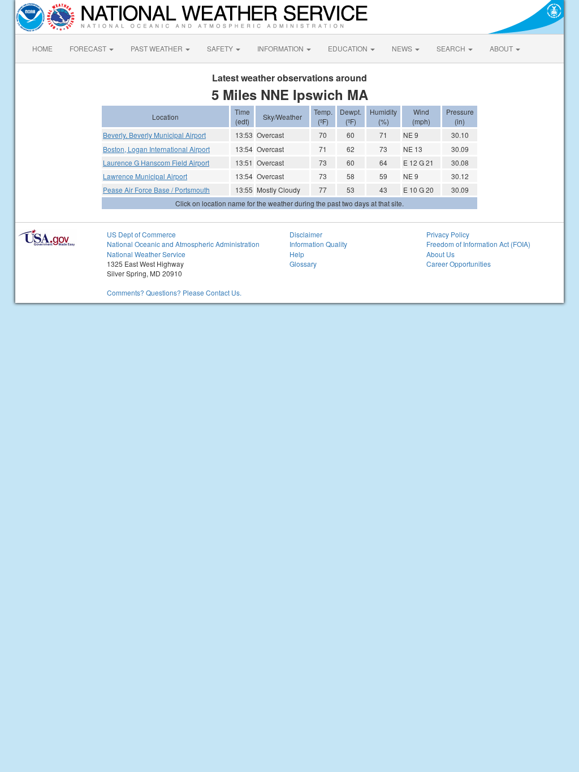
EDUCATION (348, 48)
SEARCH (452, 48)
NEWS (403, 48)
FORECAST (89, 48)
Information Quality (318, 244)
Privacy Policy (447, 234)
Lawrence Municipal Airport (145, 176)
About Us (440, 254)
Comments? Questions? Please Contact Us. (174, 292)
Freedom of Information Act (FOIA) (478, 244)
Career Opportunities (458, 263)
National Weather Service (146, 254)
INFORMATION (281, 48)
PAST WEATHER (157, 48)
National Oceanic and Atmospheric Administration (183, 244)
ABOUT (502, 48)
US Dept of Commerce (141, 234)
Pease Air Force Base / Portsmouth (156, 189)
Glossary (303, 263)
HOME (42, 48)
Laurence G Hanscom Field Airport (156, 162)
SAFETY (221, 48)
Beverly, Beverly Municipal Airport (154, 135)
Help (297, 254)
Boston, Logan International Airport (156, 149)
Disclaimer (306, 234)
